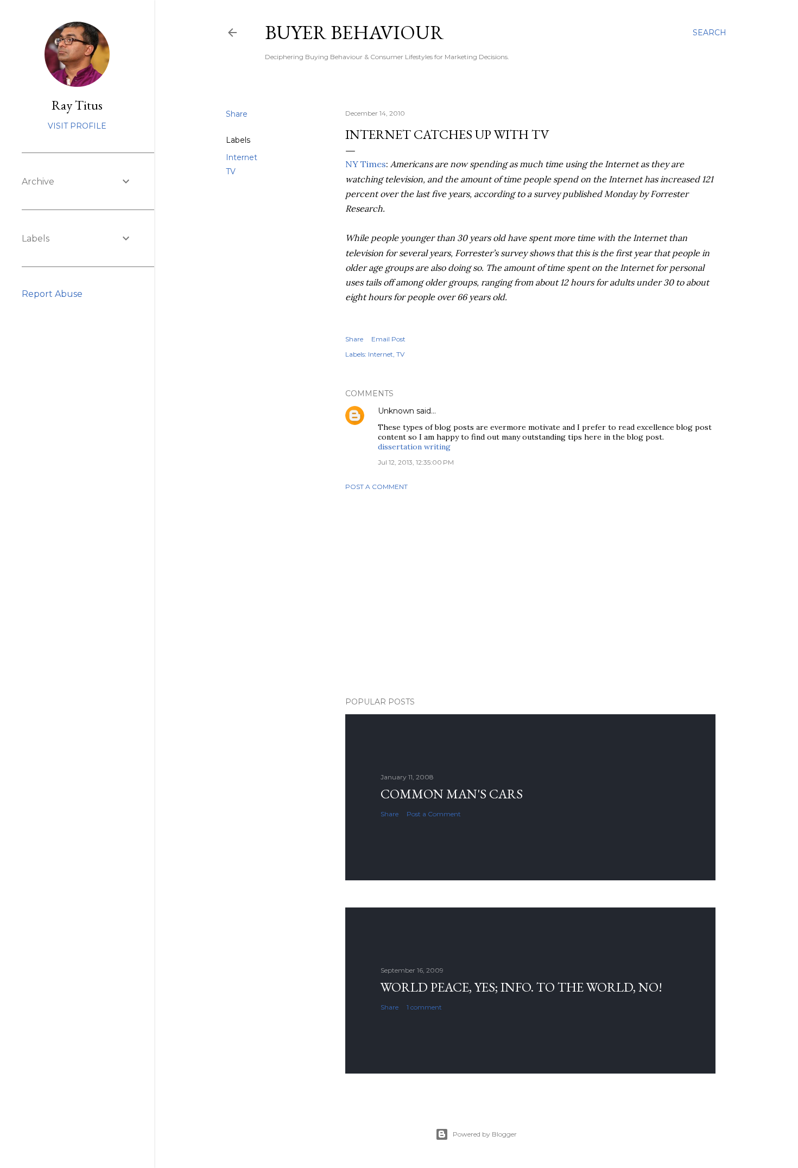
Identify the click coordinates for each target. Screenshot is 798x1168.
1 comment (424, 1007)
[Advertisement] (530, 594)
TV (231, 171)
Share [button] (237, 114)
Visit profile (77, 126)
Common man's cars (452, 793)
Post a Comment (376, 487)
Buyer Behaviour (354, 32)
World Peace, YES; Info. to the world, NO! (521, 987)
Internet (241, 157)
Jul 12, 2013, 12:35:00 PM (416, 462)
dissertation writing (414, 447)
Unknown (396, 411)
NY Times (365, 163)
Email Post (388, 339)
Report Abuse (52, 294)
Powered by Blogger (485, 1134)
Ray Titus (77, 105)
